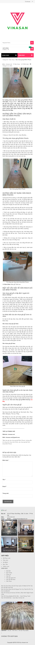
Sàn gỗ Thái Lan (16, 284)
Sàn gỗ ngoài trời (11, 577)
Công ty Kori (13, 101)
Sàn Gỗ (8, 576)
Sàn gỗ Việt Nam (10, 579)
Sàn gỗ (9, 630)
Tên (4, 479)
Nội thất (8, 571)
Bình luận (6, 460)
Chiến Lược (6, 566)
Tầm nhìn (5, 560)
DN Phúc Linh (6, 558)
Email (4, 486)
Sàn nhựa (11, 59)
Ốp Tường (9, 572)
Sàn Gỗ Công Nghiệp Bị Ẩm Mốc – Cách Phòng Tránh (15, 596)
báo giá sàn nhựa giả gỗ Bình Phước (15, 440)
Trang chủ (5, 59)
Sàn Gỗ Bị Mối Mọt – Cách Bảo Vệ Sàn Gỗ (12, 597)
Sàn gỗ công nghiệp (23, 630)
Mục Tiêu (5, 564)
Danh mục (21, 55)
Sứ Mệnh (5, 562)
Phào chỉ (8, 574)
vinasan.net (9, 64)
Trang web (6, 493)
